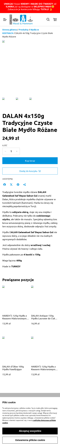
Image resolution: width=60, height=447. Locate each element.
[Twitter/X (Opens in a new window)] (11, 184)
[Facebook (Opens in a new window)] (4, 184)
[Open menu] (4, 19)
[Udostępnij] (24, 184)
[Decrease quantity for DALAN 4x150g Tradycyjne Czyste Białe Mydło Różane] (5, 151)
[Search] (48, 19)
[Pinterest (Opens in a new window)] (18, 184)
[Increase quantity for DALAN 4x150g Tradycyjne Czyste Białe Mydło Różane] (17, 151)
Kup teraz (30, 160)
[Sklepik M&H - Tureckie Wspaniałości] (21, 19)
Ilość (4, 146)
